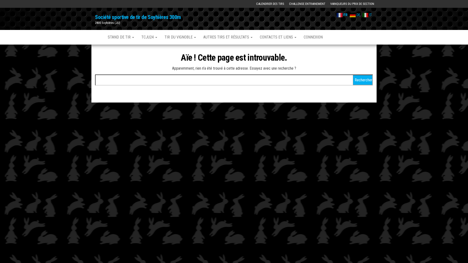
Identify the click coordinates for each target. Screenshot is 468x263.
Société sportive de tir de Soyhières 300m (138, 17)
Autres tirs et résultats (226, 37)
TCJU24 (148, 37)
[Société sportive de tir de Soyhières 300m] (97, 37)
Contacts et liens (277, 37)
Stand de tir (120, 37)
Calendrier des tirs (270, 4)
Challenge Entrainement (307, 4)
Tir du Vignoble (179, 37)
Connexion (313, 37)
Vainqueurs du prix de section (352, 4)
